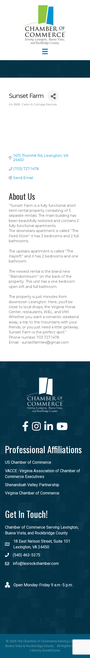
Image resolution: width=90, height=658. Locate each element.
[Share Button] (53, 96)
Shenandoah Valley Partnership (32, 484)
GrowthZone (51, 650)
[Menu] (45, 51)
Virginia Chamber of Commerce (32, 493)
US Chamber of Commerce (28, 462)
